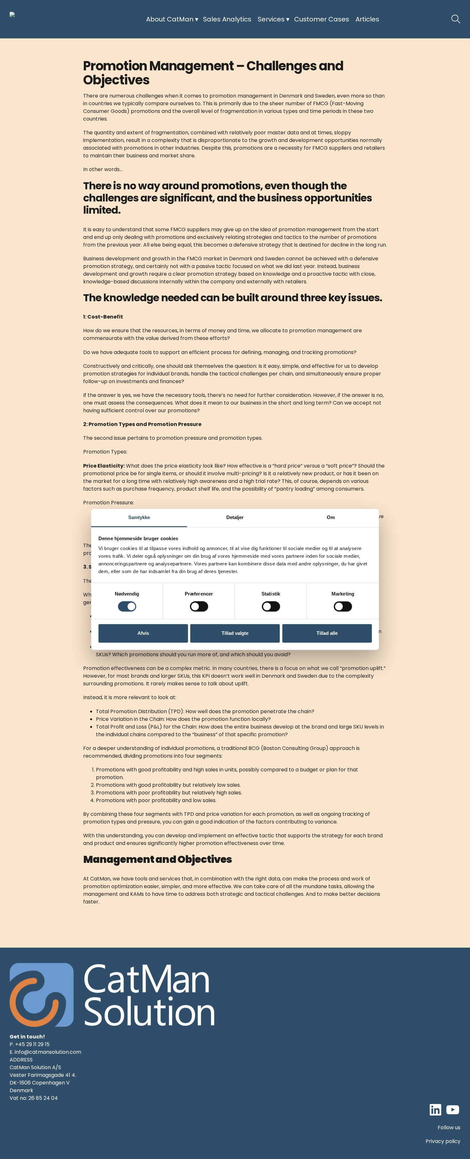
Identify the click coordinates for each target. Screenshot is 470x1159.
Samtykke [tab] (139, 517)
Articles (367, 19)
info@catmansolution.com (48, 1052)
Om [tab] (331, 517)
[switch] (199, 607)
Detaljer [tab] (235, 517)
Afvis (143, 633)
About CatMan (169, 19)
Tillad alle (327, 633)
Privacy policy (443, 1141)
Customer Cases (321, 19)
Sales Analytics (227, 19)
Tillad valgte (235, 633)
